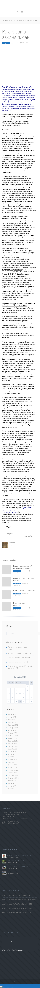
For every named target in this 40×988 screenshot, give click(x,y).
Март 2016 (11, 762)
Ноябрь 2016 (12, 743)
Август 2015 (12, 781)
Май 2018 (11, 720)
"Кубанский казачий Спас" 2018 (17, 860)
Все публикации (16, 20)
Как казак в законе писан (17, 662)
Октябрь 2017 (13, 728)
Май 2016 (11, 757)
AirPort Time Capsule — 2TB (22, 904)
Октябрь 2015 (13, 775)
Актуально (28, 20)
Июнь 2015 (12, 786)
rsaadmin (16, 43)
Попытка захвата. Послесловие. (19, 658)
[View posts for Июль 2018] (9, 677)
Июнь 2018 (12, 717)
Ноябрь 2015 (12, 773)
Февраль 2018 (13, 725)
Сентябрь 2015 (13, 778)
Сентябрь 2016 (13, 749)
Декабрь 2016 (13, 741)
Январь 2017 (12, 738)
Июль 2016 (12, 751)
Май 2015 (11, 789)
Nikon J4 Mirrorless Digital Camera (24, 900)
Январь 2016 (12, 767)
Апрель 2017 (12, 733)
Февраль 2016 (13, 765)
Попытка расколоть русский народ (18, 855)
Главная (5, 20)
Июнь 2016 (12, 754)
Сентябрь (20, 677)
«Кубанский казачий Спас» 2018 (19, 653)
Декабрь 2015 (13, 770)
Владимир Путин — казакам (24, 591)
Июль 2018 (12, 714)
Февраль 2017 (13, 736)
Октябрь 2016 (13, 746)
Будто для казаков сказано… (20, 604)
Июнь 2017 (12, 730)
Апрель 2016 (12, 759)
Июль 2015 (12, 783)
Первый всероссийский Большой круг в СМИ (22, 567)
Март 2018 (11, 722)
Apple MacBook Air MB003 (22, 895)
